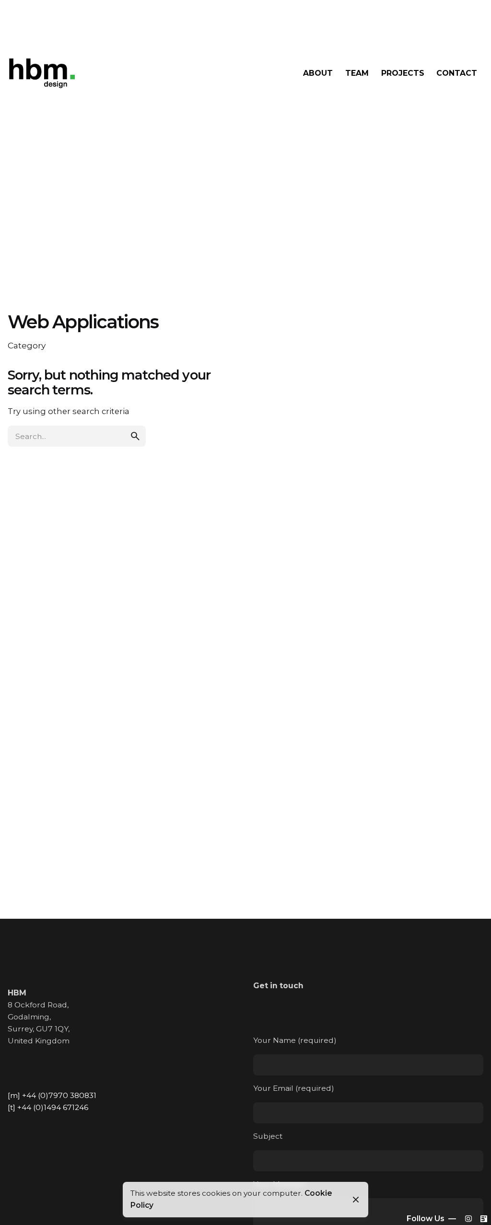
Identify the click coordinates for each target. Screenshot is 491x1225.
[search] (135, 436)
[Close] (355, 1199)
